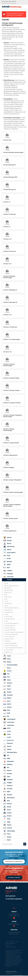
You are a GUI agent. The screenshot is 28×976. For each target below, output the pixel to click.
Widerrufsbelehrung (10, 943)
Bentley (9, 561)
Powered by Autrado (17, 975)
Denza (9, 662)
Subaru (9, 813)
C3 (5, 594)
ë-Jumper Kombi (9, 627)
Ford (8, 677)
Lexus (9, 731)
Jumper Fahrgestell (10, 643)
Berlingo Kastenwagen (11, 585)
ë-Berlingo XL (8, 612)
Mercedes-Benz (12, 752)
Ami (6, 583)
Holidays (7, 641)
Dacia (9, 659)
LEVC (8, 728)
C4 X (6, 601)
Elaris (9, 668)
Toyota (9, 825)
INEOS (9, 698)
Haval (9, 689)
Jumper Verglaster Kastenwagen (13, 647)
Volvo (9, 834)
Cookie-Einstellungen (10, 947)
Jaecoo (9, 707)
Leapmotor (10, 725)
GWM (9, 686)
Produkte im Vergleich (13, 861)
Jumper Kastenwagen (10, 645)
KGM (8, 713)
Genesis (9, 683)
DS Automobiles (12, 665)
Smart (9, 810)
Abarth (9, 537)
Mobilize (9, 764)
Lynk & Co (10, 740)
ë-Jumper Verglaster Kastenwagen (13, 632)
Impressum (12, 941)
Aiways (9, 540)
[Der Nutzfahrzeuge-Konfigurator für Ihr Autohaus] (11, 7)
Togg (8, 822)
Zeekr (9, 840)
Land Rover (10, 722)
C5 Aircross (8, 603)
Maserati (10, 743)
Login (7, 941)
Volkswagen (11, 831)
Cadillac (9, 570)
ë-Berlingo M (8, 610)
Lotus (9, 734)
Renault (9, 794)
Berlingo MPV (8, 590)
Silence (9, 803)
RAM (8, 791)
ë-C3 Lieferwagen (9, 618)
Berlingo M (7, 587)
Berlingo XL (8, 592)
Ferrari (9, 671)
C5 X (6, 605)
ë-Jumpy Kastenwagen (11, 634)
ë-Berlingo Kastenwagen (11, 607)
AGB (17, 941)
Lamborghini (11, 719)
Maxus (9, 746)
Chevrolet (10, 576)
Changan (10, 573)
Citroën (9, 579)
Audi (8, 555)
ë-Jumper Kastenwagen (11, 623)
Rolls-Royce (11, 797)
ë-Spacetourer (8, 638)
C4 (5, 599)
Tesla (8, 819)
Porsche (9, 788)
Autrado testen (14, 877)
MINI (8, 758)
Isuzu (8, 701)
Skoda (9, 806)
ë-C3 (6, 614)
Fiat (8, 674)
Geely (9, 680)
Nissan (9, 770)
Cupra (9, 656)
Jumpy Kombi (8, 649)
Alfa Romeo (11, 546)
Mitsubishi (10, 761)
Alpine (9, 549)
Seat (8, 800)
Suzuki (9, 816)
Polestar (9, 785)
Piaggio (9, 782)
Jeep (8, 710)
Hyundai (10, 695)
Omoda (9, 773)
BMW (9, 564)
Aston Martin (11, 552)
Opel (8, 776)
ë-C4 (6, 621)
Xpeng (9, 837)
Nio (8, 767)
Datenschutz (9, 945)
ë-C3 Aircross (8, 616)
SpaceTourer (8, 652)
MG (8, 755)
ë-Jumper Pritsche (10, 630)
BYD (8, 567)
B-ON (8, 558)
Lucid (9, 737)
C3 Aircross (7, 596)
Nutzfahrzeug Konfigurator (9, 3)
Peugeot (10, 779)
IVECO (9, 704)
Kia (8, 716)
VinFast (9, 828)
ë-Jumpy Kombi (9, 636)
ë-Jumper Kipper (9, 625)
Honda (9, 692)
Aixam (9, 543)
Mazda (9, 749)
